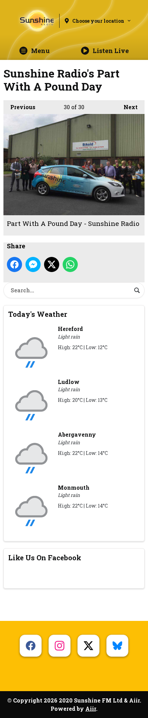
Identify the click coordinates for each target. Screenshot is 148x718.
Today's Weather (37, 314)
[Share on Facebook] (14, 264)
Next (127, 107)
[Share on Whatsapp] (70, 264)
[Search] (137, 290)
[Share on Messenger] (33, 264)
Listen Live (111, 50)
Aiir (90, 708)
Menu (40, 50)
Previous (19, 107)
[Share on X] (51, 264)
